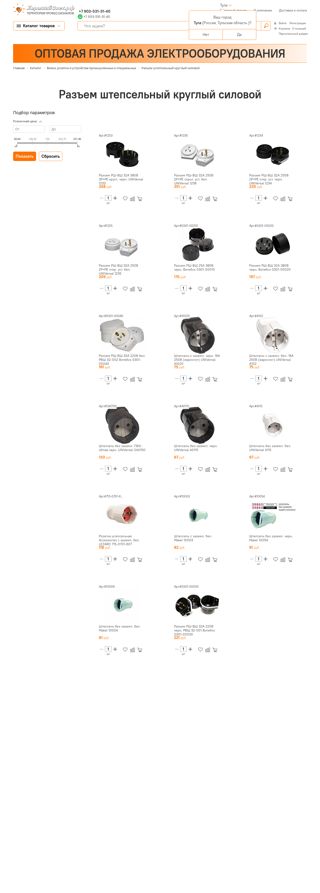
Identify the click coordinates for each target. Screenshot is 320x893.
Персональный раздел (293, 33)
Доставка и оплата (293, 10)
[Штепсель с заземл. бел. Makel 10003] (197, 515)
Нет (206, 34)
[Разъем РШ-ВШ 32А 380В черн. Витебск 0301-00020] (272, 245)
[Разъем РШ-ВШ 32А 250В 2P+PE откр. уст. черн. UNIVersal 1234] (272, 154)
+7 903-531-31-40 (94, 11)
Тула (223, 5)
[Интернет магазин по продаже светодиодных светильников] (42, 9)
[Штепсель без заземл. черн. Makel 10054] (272, 515)
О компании (263, 10)
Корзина (284, 28)
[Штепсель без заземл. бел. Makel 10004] (122, 605)
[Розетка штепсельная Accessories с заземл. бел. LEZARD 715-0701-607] (122, 515)
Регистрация (298, 23)
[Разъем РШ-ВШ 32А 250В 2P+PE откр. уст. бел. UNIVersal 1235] (122, 245)
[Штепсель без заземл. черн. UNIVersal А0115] (197, 425)
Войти (283, 23)
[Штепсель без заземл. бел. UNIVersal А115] (272, 425)
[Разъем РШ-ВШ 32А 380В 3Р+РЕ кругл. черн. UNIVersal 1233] (122, 154)
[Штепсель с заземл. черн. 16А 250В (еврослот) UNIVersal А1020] (197, 335)
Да (239, 34)
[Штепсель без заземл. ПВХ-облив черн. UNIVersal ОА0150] (122, 425)
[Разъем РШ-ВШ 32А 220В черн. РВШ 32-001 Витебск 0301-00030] (197, 605)
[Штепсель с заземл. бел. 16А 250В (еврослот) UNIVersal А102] (272, 335)
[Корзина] (141, 199)
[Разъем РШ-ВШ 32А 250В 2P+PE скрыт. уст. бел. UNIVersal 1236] (197, 154)
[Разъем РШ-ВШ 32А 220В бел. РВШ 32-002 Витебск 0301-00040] (122, 335)
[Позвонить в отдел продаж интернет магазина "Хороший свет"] (79, 5)
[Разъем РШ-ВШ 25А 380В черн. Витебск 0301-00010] (197, 245)
